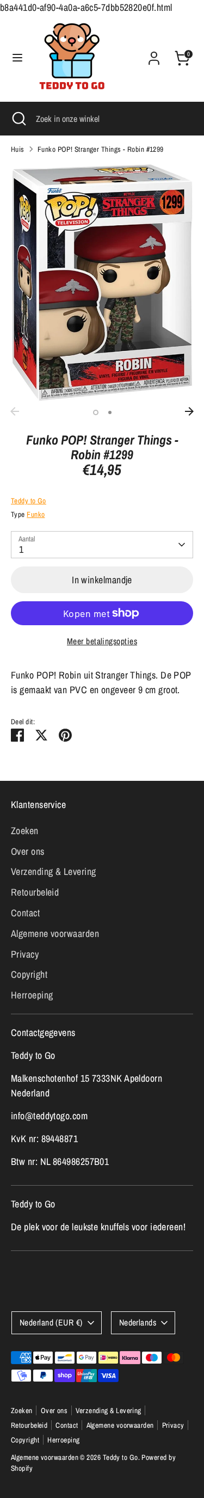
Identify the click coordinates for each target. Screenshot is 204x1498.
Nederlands (138, 1322)
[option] (102, 282)
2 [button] (110, 412)
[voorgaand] (15, 411)
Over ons (28, 851)
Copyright (29, 974)
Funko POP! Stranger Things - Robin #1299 (101, 149)
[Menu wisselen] (17, 58)
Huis (17, 149)
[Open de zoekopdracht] (18, 118)
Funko (36, 514)
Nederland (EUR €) (51, 1322)
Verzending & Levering (53, 871)
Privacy (25, 954)
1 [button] (95, 412)
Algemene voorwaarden (55, 933)
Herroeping (32, 995)
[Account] (154, 54)
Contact (25, 913)
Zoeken (25, 830)
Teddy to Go (28, 501)
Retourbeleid (35, 892)
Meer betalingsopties (102, 641)
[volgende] (189, 411)
